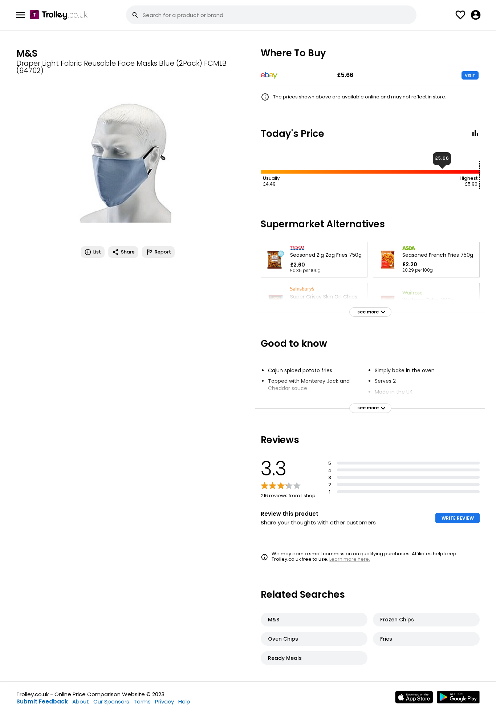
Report (163, 251)
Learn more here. (349, 559)
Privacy (164, 701)
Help (184, 701)
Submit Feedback (42, 701)
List (97, 251)
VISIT (470, 75)
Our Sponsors (111, 701)
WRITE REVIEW (458, 518)
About (80, 701)
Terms (142, 701)
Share (128, 251)
